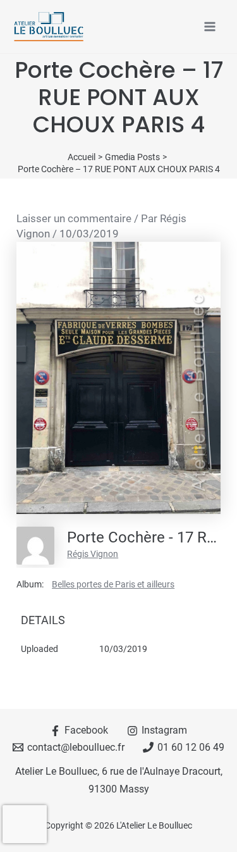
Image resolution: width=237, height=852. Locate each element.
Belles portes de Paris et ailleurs (113, 584)
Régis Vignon (92, 554)
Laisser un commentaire (73, 218)
